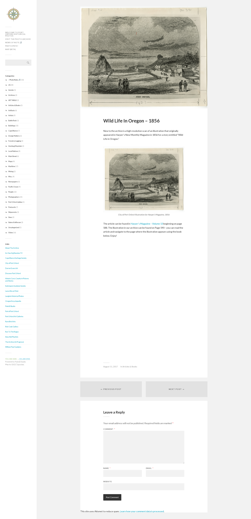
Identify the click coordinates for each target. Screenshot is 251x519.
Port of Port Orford (12, 311)
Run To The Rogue (12, 332)
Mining (10, 171)
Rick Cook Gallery (11, 327)
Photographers (13, 197)
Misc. (10, 176)
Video (10, 232)
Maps (10, 161)
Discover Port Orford (13, 273)
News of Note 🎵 (13, 42)
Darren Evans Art (11, 268)
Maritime (11, 166)
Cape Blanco (13, 131)
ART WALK (12, 100)
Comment (109, 429)
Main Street (12, 156)
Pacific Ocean (13, 187)
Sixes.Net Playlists (11, 337)
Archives (11, 95)
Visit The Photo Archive (18, 39)
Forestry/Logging (14, 141)
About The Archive (12, 248)
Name (106, 468)
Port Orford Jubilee (15, 202)
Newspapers (13, 182)
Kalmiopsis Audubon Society (15, 286)
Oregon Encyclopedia (13, 301)
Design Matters (14, 136)
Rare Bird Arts (10, 321)
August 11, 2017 (110, 366)
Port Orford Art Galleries (14, 316)
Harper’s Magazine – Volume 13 (147, 223)
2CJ (9, 85)
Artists (10, 115)
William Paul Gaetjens (13, 347)
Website (107, 481)
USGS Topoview (18, 364)
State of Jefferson (14, 222)
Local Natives (13, 151)
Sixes (10, 217)
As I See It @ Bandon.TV (13, 253)
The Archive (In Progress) (14, 342)
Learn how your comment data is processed (142, 511)
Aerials (11, 90)
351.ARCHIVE (24, 359)
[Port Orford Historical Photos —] (18, 14)
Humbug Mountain (15, 146)
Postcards (12, 207)
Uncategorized (13, 227)
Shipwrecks (12, 212)
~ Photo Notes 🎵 (14, 80)
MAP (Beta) (10, 49)
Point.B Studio (10, 306)
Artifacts (11, 110)
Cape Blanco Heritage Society (16, 258)
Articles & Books (14, 105)
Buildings (11, 126)
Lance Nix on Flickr (12, 291)
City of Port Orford (12, 263)
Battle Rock (12, 120)
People (10, 192)
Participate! (11, 46)
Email (149, 468)
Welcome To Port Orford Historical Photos (15, 34)
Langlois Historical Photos (14, 296)
